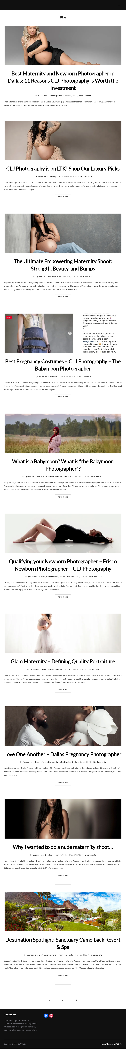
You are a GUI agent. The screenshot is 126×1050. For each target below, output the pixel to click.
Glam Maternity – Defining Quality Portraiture (63, 661)
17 (76, 1000)
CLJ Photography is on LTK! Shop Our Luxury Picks (63, 168)
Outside (67, 476)
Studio (71, 576)
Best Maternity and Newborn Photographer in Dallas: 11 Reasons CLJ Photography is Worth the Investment (63, 80)
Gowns (51, 476)
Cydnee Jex (42, 95)
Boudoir (48, 855)
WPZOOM (118, 1044)
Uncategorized (55, 95)
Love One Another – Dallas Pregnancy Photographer (62, 754)
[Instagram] (51, 1015)
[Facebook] (46, 1015)
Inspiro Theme (106, 1044)
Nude (64, 855)
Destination (42, 476)
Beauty (42, 576)
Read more (64, 197)
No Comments (85, 95)
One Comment (93, 669)
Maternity (54, 376)
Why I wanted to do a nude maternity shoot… (63, 847)
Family (49, 576)
